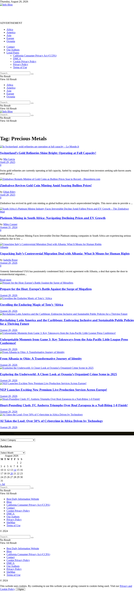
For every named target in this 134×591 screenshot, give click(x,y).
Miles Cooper (10, 224)
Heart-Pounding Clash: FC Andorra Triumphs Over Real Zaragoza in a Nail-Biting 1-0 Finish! (64, 405)
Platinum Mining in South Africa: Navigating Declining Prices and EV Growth (53, 218)
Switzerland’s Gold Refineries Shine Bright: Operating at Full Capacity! (48, 153)
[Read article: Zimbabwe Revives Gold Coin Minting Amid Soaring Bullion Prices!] (67, 179)
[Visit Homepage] (6, 4)
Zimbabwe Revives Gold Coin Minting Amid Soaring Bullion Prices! (46, 185)
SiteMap (11, 522)
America (11, 32)
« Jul (2, 484)
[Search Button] (32, 73)
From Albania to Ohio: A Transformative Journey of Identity (41, 358)
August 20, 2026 (8, 262)
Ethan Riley (9, 191)
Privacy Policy (20, 64)
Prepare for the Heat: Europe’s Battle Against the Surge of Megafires (46, 289)
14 (15, 470)
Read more (5, 279)
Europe (10, 38)
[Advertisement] (59, 13)
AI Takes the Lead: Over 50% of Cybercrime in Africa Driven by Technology (51, 421)
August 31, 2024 (8, 227)
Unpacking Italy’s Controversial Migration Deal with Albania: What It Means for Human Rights (65, 253)
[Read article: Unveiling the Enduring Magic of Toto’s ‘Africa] (67, 298)
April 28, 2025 (7, 194)
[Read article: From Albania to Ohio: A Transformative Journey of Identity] (67, 352)
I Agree (20, 589)
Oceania (11, 41)
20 (11, 473)
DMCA (17, 58)
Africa (10, 29)
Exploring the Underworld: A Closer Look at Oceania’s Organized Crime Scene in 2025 (58, 374)
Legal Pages (13, 52)
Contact (11, 46)
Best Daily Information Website (23, 499)
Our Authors (13, 49)
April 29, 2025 (7, 162)
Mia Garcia (9, 159)
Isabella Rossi (10, 260)
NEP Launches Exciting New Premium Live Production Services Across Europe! (53, 389)
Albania (4, 247)
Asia (9, 35)
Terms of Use (20, 67)
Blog (9, 502)
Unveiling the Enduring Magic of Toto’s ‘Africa (31, 304)
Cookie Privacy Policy (24, 61)
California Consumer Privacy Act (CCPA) (35, 55)
